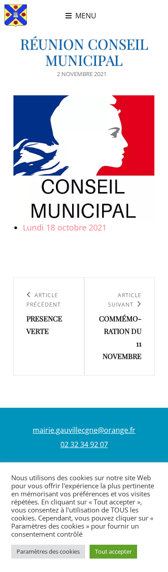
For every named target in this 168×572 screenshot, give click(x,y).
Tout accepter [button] (113, 551)
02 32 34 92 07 (84, 444)
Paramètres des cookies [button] (48, 551)
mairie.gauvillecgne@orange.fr (84, 430)
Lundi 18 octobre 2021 (65, 227)
